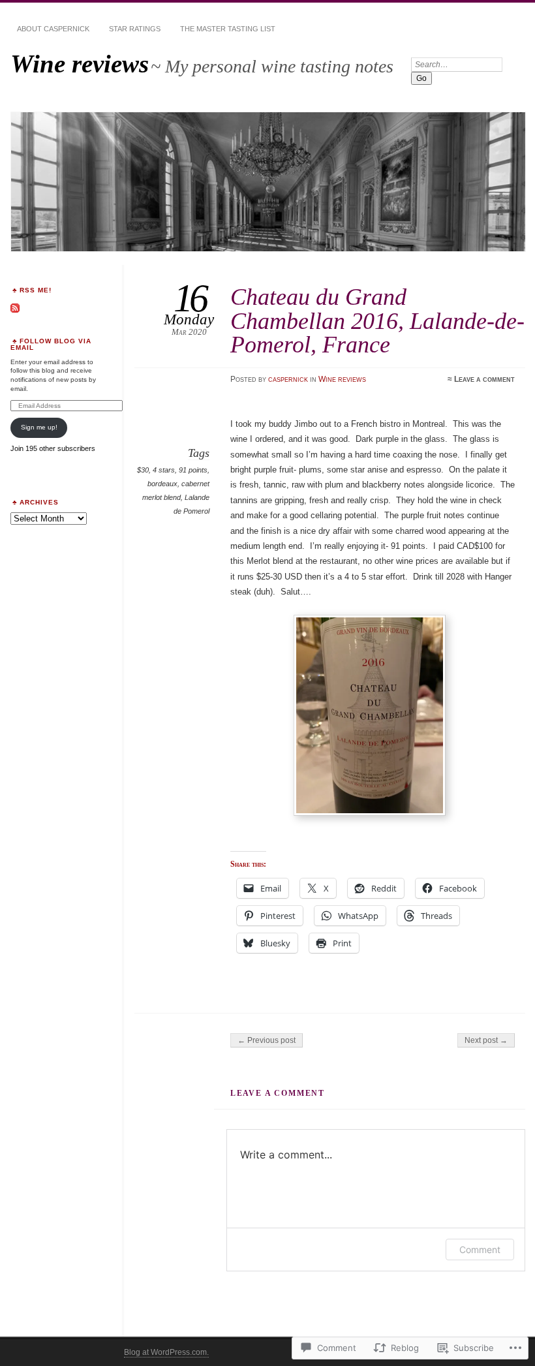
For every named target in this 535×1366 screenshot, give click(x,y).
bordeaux (162, 484)
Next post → (486, 1040)
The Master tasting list (227, 29)
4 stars (164, 470)
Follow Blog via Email (50, 344)
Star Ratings (134, 29)
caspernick (288, 379)
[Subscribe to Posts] (15, 310)
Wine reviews (79, 64)
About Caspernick (53, 29)
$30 (143, 470)
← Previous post (266, 1040)
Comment (479, 1249)
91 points (193, 470)
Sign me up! (39, 427)
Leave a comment (484, 379)
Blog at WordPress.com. (166, 1352)
